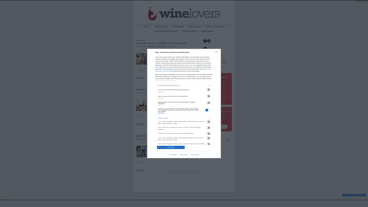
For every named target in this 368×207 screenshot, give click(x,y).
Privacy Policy (195, 154)
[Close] (217, 52)
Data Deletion (173, 154)
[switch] (207, 89)
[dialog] (184, 103)
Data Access (184, 154)
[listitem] (184, 85)
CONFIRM (170, 147)
